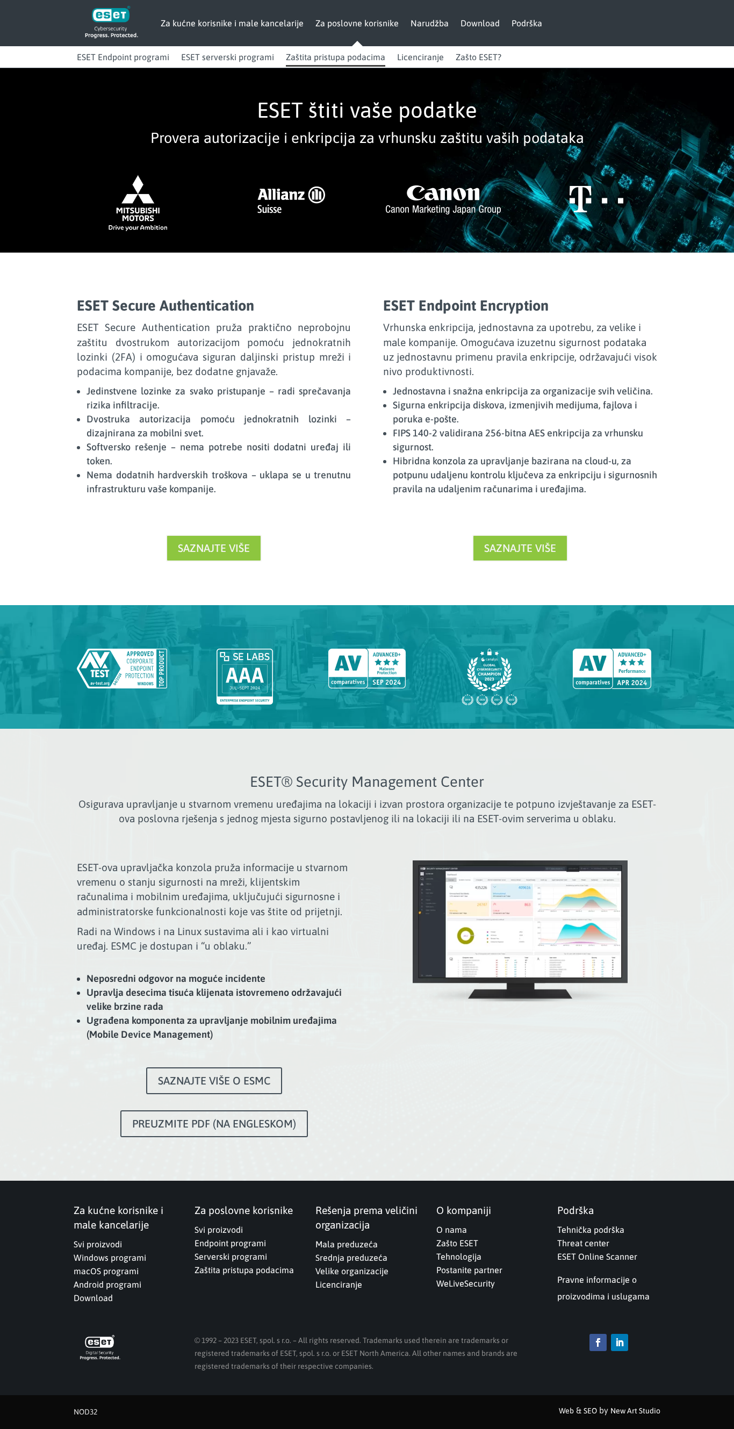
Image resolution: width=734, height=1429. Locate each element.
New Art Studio (635, 1410)
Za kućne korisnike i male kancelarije (232, 23)
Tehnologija (458, 1256)
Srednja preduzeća (351, 1257)
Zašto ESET (457, 1243)
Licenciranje (420, 57)
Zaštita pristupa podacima (335, 57)
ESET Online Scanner (597, 1256)
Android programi (107, 1284)
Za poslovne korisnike (357, 23)
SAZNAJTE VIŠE (214, 548)
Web (566, 1410)
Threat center (583, 1243)
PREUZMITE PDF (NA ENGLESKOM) (214, 1123)
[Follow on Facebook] (598, 1342)
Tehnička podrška (590, 1229)
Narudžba (430, 23)
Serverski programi (231, 1256)
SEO (590, 1410)
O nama (451, 1229)
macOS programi (106, 1271)
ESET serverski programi (227, 57)
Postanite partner (469, 1270)
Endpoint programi (230, 1243)
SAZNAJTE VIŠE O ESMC (214, 1080)
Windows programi (110, 1257)
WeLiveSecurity (465, 1283)
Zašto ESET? (478, 57)
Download (480, 23)
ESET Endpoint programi (123, 57)
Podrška (527, 23)
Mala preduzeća (346, 1244)
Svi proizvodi (98, 1244)
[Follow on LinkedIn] (619, 1342)
